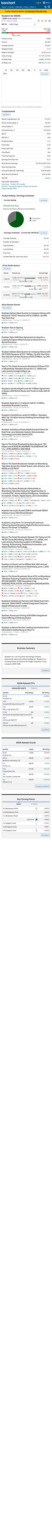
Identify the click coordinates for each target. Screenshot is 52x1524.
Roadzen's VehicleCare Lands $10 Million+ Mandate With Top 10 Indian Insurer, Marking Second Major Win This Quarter (25, 417)
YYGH (5, 559)
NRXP (5, 381)
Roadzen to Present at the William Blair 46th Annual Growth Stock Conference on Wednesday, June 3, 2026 (25, 565)
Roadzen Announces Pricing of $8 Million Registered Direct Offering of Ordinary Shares (24, 616)
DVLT (5, 383)
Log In (38, 2)
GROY (5, 476)
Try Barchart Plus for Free (36, 11)
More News (7, 308)
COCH (23, 383)
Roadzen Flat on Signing (12, 327)
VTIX (4, 378)
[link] (49, 21)
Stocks (4, 7)
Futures (11, 7)
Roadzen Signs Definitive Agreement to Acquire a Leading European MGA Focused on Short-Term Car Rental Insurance (24, 339)
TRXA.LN (6, 593)
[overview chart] (26, 90)
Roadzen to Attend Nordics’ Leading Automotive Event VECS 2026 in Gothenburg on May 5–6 (25, 628)
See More (6, 114)
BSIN (21, 381)
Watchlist (19, 7)
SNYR (5, 591)
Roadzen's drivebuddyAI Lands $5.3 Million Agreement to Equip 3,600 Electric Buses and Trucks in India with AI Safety (26, 391)
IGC (21, 454)
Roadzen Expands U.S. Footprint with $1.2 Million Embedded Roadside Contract (23, 404)
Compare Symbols (42, 786)
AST (21, 551)
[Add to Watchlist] (46, 21)
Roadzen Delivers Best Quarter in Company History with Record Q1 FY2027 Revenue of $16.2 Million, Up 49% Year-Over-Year (26, 315)
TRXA (21, 588)
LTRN (22, 378)
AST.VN (23, 554)
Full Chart (44, 74)
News (26, 7)
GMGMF (22, 476)
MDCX (5, 456)
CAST (5, 376)
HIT (21, 500)
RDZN (5, 323)
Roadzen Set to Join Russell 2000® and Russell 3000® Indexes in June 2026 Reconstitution (25, 511)
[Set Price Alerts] (42, 21)
